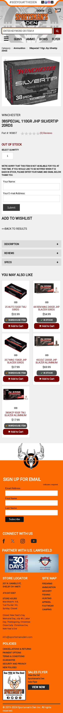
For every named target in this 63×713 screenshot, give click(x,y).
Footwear (48, 605)
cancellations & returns (17, 649)
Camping (47, 609)
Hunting (46, 598)
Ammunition (19, 48)
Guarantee (9, 660)
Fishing (46, 594)
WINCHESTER (11, 115)
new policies (10, 667)
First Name (11, 498)
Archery (47, 591)
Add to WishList (17, 218)
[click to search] (57, 31)
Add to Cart (17, 326)
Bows (43, 39)
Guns (18, 39)
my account (50, 11)
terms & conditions (14, 656)
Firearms (47, 583)
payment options (12, 652)
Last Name (11, 508)
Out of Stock (12, 144)
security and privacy (14, 663)
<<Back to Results (14, 228)
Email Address (13, 488)
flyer (56, 39)
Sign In (40, 10)
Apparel (46, 602)
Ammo (30, 39)
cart (56, 11)
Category (6, 48)
